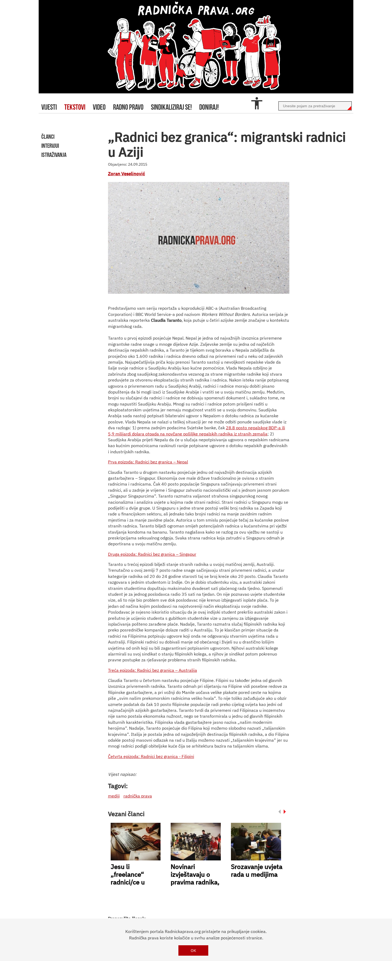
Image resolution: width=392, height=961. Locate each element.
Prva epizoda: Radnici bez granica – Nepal (148, 461)
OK (193, 950)
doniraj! (209, 107)
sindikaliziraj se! (171, 107)
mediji (114, 796)
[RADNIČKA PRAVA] (196, 46)
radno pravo (128, 107)
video (99, 107)
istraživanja (53, 155)
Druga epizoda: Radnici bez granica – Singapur (152, 554)
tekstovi (74, 107)
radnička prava (137, 796)
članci (47, 136)
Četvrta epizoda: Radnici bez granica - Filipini (151, 756)
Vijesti (49, 107)
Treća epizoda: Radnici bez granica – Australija (152, 670)
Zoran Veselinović (126, 174)
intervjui (50, 145)
